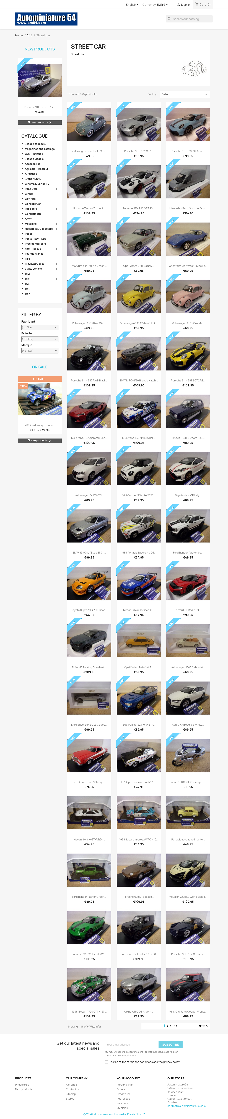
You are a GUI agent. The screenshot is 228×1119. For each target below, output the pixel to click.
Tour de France (34, 253)
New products (40, 49)
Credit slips (124, 1094)
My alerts (122, 1108)
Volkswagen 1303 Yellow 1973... (138, 323)
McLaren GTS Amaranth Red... (89, 438)
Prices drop (22, 1084)
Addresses (123, 1098)
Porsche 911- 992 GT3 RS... (139, 208)
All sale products (40, 441)
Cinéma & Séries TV (37, 183)
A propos (71, 1084)
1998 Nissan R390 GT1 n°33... (89, 1011)
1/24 (27, 283)
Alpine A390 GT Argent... (139, 1011)
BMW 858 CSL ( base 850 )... (89, 552)
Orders (121, 1089)
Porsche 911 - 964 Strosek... (188, 954)
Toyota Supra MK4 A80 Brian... (89, 610)
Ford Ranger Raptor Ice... (188, 552)
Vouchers (122, 1103)
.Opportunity (33, 178)
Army (28, 218)
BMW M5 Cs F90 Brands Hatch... (139, 380)
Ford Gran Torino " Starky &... (89, 782)
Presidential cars (35, 243)
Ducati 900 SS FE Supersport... (188, 782)
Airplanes (31, 173)
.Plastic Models (34, 158)
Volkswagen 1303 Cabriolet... (188, 667)
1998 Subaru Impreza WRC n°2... (138, 839)
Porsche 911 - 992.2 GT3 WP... (89, 954)
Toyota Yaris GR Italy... (188, 495)
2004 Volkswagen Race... (40, 425)
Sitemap (71, 1094)
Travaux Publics (34, 263)
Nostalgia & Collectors (39, 228)
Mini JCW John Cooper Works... (188, 1011)
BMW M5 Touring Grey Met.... (89, 667)
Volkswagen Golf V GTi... (89, 495)
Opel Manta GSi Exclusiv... (138, 265)
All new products (40, 122)
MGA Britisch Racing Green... (89, 265)
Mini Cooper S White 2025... (138, 495)
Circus (29, 193)
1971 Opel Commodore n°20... (139, 782)
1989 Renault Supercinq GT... (138, 552)
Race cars (31, 208)
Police (29, 233)
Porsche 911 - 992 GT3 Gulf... (188, 151)
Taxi (27, 258)
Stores (70, 1098)
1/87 (27, 293)
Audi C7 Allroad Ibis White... (188, 724)
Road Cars (31, 188)
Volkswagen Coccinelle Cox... (89, 151)
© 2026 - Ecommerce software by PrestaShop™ (114, 1114)
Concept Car (33, 203)
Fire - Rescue (33, 248)
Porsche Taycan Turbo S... (89, 208)
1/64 (27, 288)
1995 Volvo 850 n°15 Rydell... (139, 438)
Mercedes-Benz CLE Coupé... (89, 724)
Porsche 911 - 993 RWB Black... (89, 380)
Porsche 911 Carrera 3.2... (39, 107)
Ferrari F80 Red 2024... (188, 610)
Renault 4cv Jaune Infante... (188, 839)
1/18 (27, 278)
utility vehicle (33, 268)
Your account (128, 1078)
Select (185, 94)
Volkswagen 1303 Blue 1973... (89, 323)
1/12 (27, 273)
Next (204, 1026)
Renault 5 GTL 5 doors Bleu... (188, 438)
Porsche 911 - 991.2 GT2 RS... (188, 380)
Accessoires (32, 163)
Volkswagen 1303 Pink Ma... (188, 323)
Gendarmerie (33, 213)
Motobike (31, 223)
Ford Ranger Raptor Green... (89, 896)
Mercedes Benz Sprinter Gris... (188, 208)
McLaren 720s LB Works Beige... (188, 896)
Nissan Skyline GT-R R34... (89, 839)
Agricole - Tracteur (36, 168)
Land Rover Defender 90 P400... (139, 954)
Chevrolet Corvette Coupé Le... (188, 265)
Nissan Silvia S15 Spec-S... (138, 610)
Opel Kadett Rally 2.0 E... (138, 667)
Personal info (125, 1084)
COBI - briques (34, 154)
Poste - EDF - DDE (35, 238)
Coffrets (30, 198)
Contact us (73, 1089)
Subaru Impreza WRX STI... (139, 724)
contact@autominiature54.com (186, 1106)
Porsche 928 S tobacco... (138, 896)
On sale (40, 367)
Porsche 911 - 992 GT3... (138, 151)
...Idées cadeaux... (36, 144)
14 (176, 1026)
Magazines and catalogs (40, 149)
